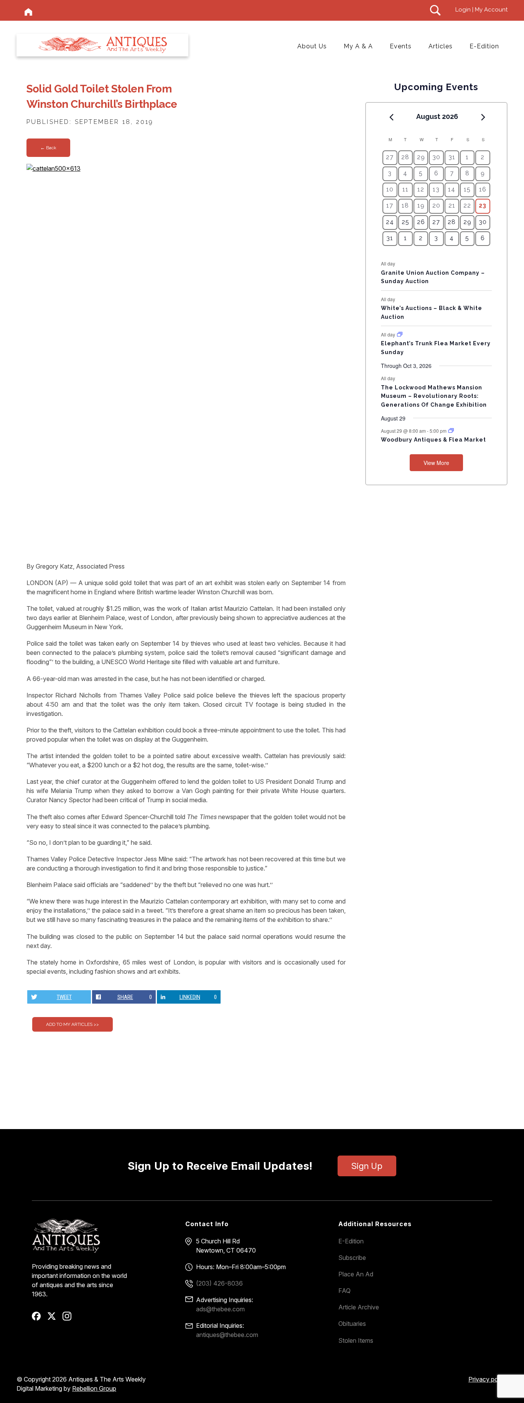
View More (436, 463)
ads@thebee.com (220, 1309)
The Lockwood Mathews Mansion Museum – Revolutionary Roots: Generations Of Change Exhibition (434, 396)
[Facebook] (39, 1318)
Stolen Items (355, 1340)
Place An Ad (355, 1274)
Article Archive (358, 1307)
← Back (48, 147)
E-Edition (484, 46)
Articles (440, 46)
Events (401, 46)
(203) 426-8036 (219, 1283)
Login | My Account (481, 9)
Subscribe (352, 1257)
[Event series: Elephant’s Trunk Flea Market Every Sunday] (399, 334)
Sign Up (366, 1166)
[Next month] (483, 117)
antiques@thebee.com (227, 1335)
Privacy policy (488, 1379)
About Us (312, 46)
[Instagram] (70, 1318)
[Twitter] (54, 1318)
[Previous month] (391, 117)
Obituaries (352, 1323)
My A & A (358, 46)
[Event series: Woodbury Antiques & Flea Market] (451, 430)
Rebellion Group (94, 1388)
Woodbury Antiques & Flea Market (433, 440)
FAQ (344, 1290)
